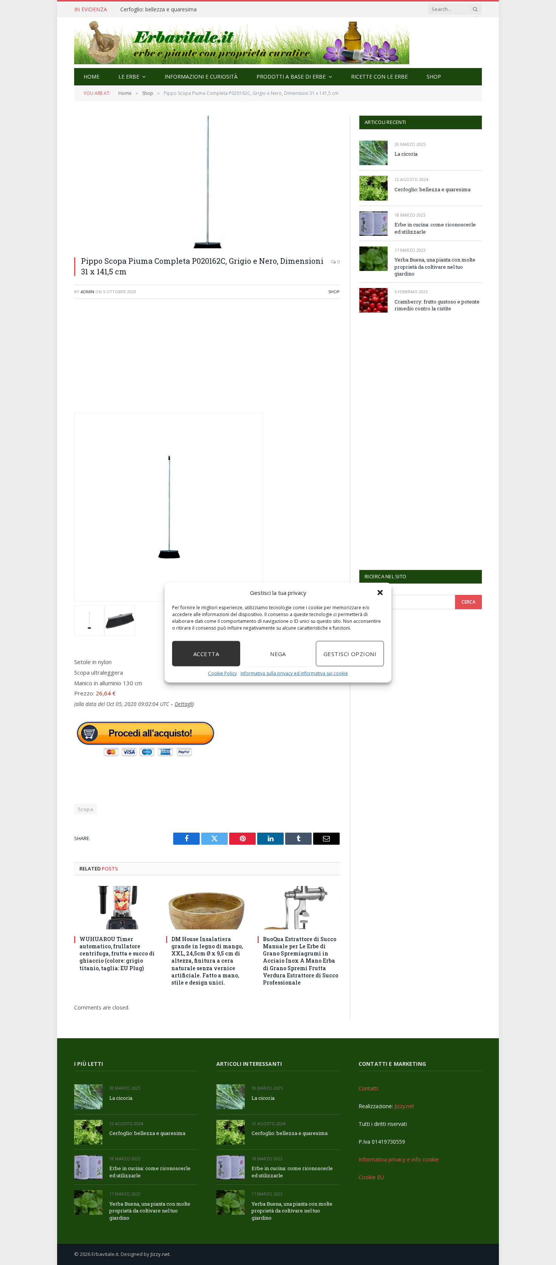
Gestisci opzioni (349, 653)
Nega (278, 653)
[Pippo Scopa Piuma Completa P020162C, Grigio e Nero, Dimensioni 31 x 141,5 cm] (207, 182)
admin (87, 291)
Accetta (206, 653)
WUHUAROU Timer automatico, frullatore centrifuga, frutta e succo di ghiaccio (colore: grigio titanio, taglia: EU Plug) (117, 953)
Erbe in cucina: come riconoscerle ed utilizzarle (177, 9)
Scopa (85, 809)
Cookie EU (371, 1177)
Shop (434, 76)
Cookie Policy (222, 673)
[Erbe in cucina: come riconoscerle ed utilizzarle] (373, 223)
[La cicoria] (373, 153)
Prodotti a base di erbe (291, 76)
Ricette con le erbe (379, 76)
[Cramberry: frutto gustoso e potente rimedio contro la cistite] (373, 300)
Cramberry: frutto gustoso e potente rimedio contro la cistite (437, 305)
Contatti (368, 1088)
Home (91, 76)
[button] (380, 592)
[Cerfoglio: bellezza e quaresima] (373, 188)
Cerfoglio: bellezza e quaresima (432, 189)
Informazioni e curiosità (201, 76)
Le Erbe (128, 76)
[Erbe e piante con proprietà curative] (241, 42)
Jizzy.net (404, 1106)
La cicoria (406, 153)
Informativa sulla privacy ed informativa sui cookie (294, 673)
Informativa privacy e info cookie (399, 1159)
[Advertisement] (207, 360)
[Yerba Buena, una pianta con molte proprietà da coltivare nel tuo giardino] (373, 258)
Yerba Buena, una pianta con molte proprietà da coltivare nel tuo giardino (434, 266)
